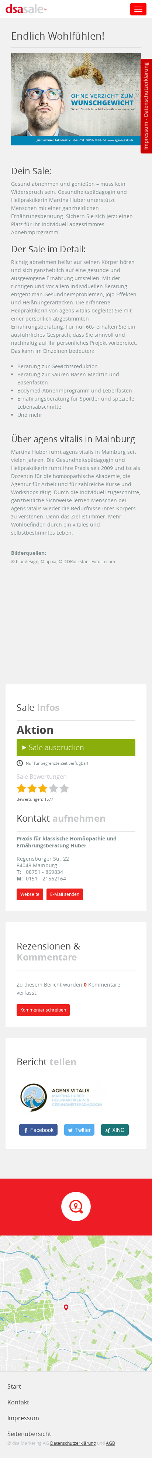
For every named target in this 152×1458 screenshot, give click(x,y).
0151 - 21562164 (46, 878)
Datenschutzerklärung (145, 89)
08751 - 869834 (44, 871)
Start (14, 1386)
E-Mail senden (64, 894)
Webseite (29, 894)
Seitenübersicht (29, 1434)
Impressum (145, 136)
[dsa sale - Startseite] (31, 10)
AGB (110, 1443)
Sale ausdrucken (56, 747)
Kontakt (18, 1402)
